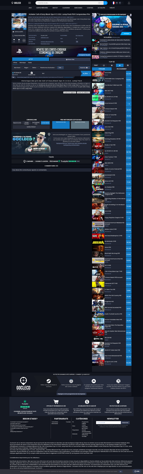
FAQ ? (11, 430)
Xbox (73, 426)
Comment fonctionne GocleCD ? (19, 422)
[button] (129, 3)
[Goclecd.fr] (16, 3)
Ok (120, 471)
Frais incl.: (83, 67)
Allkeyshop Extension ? (16, 431)
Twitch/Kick (55, 422)
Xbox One (80, 35)
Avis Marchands (86, 431)
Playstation (75, 430)
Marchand (17, 67)
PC (73, 422)
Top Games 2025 (86, 433)
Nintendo (74, 434)
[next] (24, 29)
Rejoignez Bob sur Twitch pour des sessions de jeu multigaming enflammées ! (71, 144)
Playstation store (45, 43)
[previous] (13, 29)
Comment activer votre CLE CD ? (19, 428)
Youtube (68, 422)
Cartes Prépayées (85, 426)
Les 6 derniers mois (35, 123)
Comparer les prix (68, 77)
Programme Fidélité (85, 422)
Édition (34, 67)
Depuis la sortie (17, 122)
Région (26, 67)
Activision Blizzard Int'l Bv (47, 41)
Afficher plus (116, 37)
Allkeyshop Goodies (85, 435)
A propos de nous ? (15, 423)
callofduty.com (45, 37)
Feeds (30, 62)
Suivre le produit (31, 127)
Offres (15, 62)
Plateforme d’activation (47, 67)
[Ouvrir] (29, 3)
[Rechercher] (105, 3)
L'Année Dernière (26, 123)
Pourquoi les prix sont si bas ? (18, 425)
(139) (78, 161)
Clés (60, 67)
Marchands (55, 423)
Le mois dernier (45, 122)
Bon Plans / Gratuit (85, 429)
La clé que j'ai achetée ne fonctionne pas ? (21, 427)
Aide (137, 471)
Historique (23, 62)
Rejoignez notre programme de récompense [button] (71, 394)
